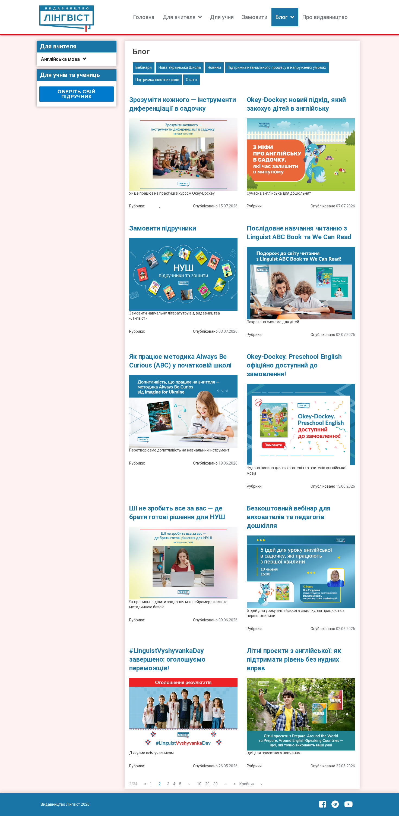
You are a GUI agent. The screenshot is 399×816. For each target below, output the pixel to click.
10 (199, 784)
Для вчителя (179, 17)
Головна (143, 17)
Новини (214, 67)
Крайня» (247, 784)
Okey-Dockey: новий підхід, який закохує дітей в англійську (296, 104)
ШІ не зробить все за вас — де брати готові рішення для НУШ (177, 512)
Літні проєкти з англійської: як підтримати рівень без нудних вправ (294, 659)
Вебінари (143, 67)
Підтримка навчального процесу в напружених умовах (277, 67)
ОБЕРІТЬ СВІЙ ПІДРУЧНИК (76, 94)
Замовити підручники (162, 228)
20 (207, 784)
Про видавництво (325, 17)
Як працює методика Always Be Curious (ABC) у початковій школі (180, 361)
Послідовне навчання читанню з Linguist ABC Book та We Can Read (299, 233)
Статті (191, 79)
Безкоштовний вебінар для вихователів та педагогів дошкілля (289, 517)
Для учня (222, 17)
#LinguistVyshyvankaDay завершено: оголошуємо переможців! (167, 659)
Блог (282, 17)
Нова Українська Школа (180, 67)
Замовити (254, 17)
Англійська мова (60, 59)
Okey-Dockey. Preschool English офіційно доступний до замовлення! (294, 365)
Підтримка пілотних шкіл (157, 79)
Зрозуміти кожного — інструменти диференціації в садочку (182, 104)
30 (215, 784)
